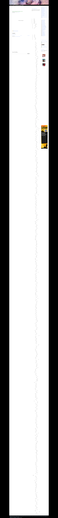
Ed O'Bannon (34, 196)
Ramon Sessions (34, 406)
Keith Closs (34, 300)
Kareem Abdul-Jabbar (35, 298)
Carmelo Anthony (34, 111)
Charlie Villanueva (35, 116)
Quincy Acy (34, 403)
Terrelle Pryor (34, 467)
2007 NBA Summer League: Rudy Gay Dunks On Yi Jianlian (36, 31)
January (34, 39)
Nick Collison (34, 384)
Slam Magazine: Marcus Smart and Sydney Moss (46, 55)
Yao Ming (34, 510)
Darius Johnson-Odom (35, 149)
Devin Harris (34, 178)
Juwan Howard (34, 297)
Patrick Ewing (34, 391)
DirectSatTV (42, 50)
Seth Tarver (34, 448)
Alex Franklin (34, 49)
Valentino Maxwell (35, 497)
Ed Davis (34, 195)
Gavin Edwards (34, 212)
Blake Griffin (34, 88)
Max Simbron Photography (44, 110)
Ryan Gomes (34, 437)
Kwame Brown (34, 317)
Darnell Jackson (34, 151)
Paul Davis (34, 394)
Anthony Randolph (35, 72)
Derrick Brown (34, 168)
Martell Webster (34, 355)
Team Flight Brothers (44, 114)
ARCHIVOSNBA (43, 97)
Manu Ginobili (34, 339)
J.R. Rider (34, 238)
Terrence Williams (35, 470)
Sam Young (34, 440)
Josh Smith (43, 30)
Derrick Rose (34, 171)
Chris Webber (34, 126)
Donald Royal (34, 187)
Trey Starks (34, 489)
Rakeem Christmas (35, 405)
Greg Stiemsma (34, 224)
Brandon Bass (34, 96)
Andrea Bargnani (34, 63)
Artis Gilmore (34, 79)
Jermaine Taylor (34, 266)
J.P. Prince (34, 237)
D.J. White (34, 140)
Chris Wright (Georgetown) (35, 128)
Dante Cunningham (35, 148)
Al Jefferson (34, 47)
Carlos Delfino (34, 110)
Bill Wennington (34, 87)
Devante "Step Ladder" (35, 175)
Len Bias (34, 330)
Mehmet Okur (34, 362)
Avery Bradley (34, 81)
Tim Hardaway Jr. (34, 478)
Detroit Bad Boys (43, 103)
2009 (33, 22)
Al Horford (34, 46)
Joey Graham (34, 277)
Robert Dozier (34, 419)
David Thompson (34, 158)
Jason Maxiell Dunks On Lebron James (44, 14)
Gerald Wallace (34, 215)
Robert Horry (34, 420)
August (34, 27)
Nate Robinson (34, 377)
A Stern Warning (43, 96)
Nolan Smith (34, 387)
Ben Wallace (34, 84)
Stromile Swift (34, 463)
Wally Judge (34, 501)
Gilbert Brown (34, 218)
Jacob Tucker (34, 240)
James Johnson (34, 244)
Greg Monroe (34, 222)
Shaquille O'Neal (44, 29)
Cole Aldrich (34, 132)
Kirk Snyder (34, 311)
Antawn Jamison (34, 68)
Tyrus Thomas (34, 495)
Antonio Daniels (34, 75)
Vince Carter (34, 498)
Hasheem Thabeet (35, 228)
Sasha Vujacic (34, 442)
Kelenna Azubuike (35, 301)
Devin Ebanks (34, 177)
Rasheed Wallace (35, 409)
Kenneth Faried (34, 303)
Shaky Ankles (43, 113)
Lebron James (34, 329)
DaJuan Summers (35, 142)
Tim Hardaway (34, 477)
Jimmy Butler (34, 270)
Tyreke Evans (34, 494)
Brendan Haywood (35, 98)
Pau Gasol (34, 393)
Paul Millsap (34, 396)
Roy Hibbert (34, 432)
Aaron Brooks (34, 43)
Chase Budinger (34, 117)
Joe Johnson (34, 273)
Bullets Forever (43, 102)
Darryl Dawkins (34, 154)
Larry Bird (34, 323)
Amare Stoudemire (35, 58)
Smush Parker (34, 455)
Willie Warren (34, 506)
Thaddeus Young (34, 472)
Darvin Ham (34, 155)
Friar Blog (42, 104)
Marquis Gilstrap (34, 353)
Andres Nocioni (34, 65)
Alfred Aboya (34, 53)
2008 (33, 23)
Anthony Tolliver (34, 73)
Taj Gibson (34, 464)
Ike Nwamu (34, 231)
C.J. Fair (34, 105)
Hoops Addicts (43, 106)
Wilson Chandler (34, 507)
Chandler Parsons (35, 113)
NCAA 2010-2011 (34, 379)
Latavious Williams (35, 327)
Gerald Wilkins (34, 216)
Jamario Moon (34, 241)
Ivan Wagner (34, 235)
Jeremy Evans (34, 263)
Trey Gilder (34, 488)
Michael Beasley (34, 365)
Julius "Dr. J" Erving (44, 27)
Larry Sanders (34, 326)
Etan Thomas (34, 207)
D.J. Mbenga (34, 139)
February (34, 38)
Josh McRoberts (34, 291)
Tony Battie (34, 482)
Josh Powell (34, 292)
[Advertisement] (21, 8)
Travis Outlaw (34, 485)
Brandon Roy (34, 97)
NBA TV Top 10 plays (35, 378)
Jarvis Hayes (34, 250)
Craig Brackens (34, 137)
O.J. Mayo (34, 388)
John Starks (34, 280)
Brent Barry (34, 99)
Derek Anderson (34, 165)
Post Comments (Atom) (17, 36)
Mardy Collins (34, 347)
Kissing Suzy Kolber (43, 108)
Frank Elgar (34, 209)
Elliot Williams (34, 200)
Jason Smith (34, 253)
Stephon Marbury (34, 461)
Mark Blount (34, 350)
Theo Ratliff (34, 473)
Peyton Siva (34, 399)
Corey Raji (34, 134)
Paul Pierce (34, 397)
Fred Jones (34, 210)
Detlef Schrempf (34, 174)
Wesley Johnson (34, 503)
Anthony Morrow (34, 70)
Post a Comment (14, 34)
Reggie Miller (34, 413)
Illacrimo (10, 517)
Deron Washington (35, 167)
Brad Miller (34, 94)
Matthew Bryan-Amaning (35, 359)
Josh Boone (34, 288)
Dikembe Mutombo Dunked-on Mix (17, 11)
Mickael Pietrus (34, 368)
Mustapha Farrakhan (35, 376)
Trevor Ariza (34, 487)
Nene (33, 382)
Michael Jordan (43, 20)
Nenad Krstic (34, 381)
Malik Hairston (34, 338)
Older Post (29, 35)
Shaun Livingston (34, 451)
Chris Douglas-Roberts (35, 119)
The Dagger (43, 115)
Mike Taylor (34, 370)
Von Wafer (34, 500)
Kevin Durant (34, 307)
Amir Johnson (34, 59)
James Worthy (34, 248)
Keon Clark (34, 305)
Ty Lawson (34, 491)
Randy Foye (34, 407)
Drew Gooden (34, 190)
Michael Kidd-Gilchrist (35, 367)
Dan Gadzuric (34, 145)
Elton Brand (34, 201)
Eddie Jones (34, 198)
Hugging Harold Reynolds (44, 107)
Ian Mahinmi (34, 230)
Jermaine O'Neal (34, 265)
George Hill (34, 213)
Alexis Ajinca (34, 52)
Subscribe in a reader (43, 40)
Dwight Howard (34, 192)
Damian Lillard (34, 143)
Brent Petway (34, 100)
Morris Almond (34, 375)
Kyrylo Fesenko (34, 318)
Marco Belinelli (34, 341)
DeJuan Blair (34, 160)
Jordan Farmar (34, 285)
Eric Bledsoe (34, 203)
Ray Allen (34, 410)
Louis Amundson (34, 333)
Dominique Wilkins (35, 186)
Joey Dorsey (34, 276)
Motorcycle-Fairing (43, 121)
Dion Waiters (34, 180)
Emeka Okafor (34, 202)
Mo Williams (34, 372)
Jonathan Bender (34, 283)
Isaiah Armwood (34, 233)
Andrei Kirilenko (34, 64)
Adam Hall (34, 44)
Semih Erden (34, 446)
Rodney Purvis (34, 425)
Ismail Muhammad (35, 234)
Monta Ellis (34, 374)
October (34, 25)
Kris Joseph (34, 315)
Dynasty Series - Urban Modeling (45, 120)
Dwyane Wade (34, 193)
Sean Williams (34, 445)
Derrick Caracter (34, 169)
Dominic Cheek (34, 183)
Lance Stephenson (35, 321)
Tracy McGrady (34, 484)
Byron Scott (34, 104)
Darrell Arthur (34, 152)
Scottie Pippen (34, 443)
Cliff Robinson (34, 130)
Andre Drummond (35, 61)
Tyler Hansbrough (35, 492)
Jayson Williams (34, 257)
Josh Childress (34, 289)
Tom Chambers (34, 481)
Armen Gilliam (34, 78)
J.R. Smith (34, 239)
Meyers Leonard (34, 364)
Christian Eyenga (34, 129)
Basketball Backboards (44, 98)
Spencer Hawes (34, 457)
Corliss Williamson (35, 135)
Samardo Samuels (35, 441)
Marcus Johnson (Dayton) (35, 344)
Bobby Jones (34, 91)
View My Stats (42, 49)
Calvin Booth (34, 107)
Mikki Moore (34, 371)
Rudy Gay (34, 435)
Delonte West (34, 161)
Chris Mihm (34, 123)
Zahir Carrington (34, 512)
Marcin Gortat (34, 340)
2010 (33, 21)
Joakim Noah (34, 271)
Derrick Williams (34, 172)
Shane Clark (34, 449)
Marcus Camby (34, 342)
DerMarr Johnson (34, 166)
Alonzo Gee (34, 55)
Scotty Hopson (34, 444)
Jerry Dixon (34, 268)
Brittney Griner (34, 101)
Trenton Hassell (34, 486)
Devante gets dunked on (35, 32)
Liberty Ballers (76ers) (44, 109)
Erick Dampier (34, 205)
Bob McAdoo (34, 90)
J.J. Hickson (34, 236)
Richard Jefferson (35, 416)
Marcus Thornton (34, 346)
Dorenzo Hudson (34, 189)
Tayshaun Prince (34, 466)
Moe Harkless (34, 373)
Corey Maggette (34, 133)
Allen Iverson (43, 22)
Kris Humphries (34, 314)
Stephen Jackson (34, 460)
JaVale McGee (34, 256)
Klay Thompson (34, 312)
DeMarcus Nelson (35, 163)
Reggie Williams (34, 414)
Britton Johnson (34, 102)
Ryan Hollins (34, 438)
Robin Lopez (34, 422)
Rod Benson (34, 423)
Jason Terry (34, 254)
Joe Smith (34, 274)
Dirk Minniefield (34, 181)
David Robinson (34, 157)
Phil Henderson (34, 400)
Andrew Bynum (34, 66)
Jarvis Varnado (34, 251)
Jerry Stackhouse (34, 269)
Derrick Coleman (34, 170)
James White (34, 247)
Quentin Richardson (35, 402)
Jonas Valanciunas (35, 282)
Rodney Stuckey (34, 426)
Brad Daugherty (34, 93)
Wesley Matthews (34, 504)
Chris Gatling (34, 120)
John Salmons (34, 279)
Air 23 (42, 119)
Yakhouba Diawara (35, 509)
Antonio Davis (34, 76)
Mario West (34, 349)
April (33, 36)
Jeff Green (34, 259)
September (34, 26)
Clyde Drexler (34, 131)
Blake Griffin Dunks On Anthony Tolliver (44, 11)
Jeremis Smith (34, 262)
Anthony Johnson (34, 69)
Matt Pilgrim (34, 358)
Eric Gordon (34, 204)
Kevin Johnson (34, 308)
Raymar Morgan (34, 412)
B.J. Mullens (34, 82)
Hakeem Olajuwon (35, 225)
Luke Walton (34, 336)
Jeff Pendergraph (34, 260)
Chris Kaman (34, 122)
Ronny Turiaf (34, 431)
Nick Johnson (34, 385)
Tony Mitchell (34, 483)
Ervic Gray (34, 206)
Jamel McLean (34, 242)
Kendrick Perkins (34, 302)
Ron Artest (34, 428)
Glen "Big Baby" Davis (35, 219)
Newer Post (13, 35)
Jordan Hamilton (34, 286)
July (33, 28)
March (33, 37)
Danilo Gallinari (34, 146)
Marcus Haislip (34, 343)
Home (21, 35)
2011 (33, 20)
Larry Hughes (34, 324)
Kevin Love (34, 309)
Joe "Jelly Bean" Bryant (35, 272)
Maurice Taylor (34, 361)
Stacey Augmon (34, 458)
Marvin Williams (34, 356)
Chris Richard (34, 125)
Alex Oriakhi (34, 50)
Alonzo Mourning (34, 56)
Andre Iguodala (34, 62)
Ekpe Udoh (34, 199)
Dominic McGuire (34, 184)
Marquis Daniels (34, 352)
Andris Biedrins (34, 67)
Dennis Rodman (34, 164)
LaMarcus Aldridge (35, 320)
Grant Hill (34, 221)
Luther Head (34, 337)
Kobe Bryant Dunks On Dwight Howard (44, 9)
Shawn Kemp (34, 452)
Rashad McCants (34, 408)
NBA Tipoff (43, 112)
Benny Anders (34, 85)
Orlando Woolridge (35, 390)
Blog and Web (20, 517)
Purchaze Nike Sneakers (44, 122)
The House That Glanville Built (44, 116)
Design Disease (15, 517)
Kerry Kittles (34, 306)
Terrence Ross (34, 469)
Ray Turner (34, 411)
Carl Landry (34, 108)
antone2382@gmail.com (34, 8)
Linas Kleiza (34, 332)
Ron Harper (34, 429)
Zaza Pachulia (34, 513)
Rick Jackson (34, 417)
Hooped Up (43, 105)
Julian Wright (34, 295)
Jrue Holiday (34, 294)
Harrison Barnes (34, 227)
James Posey (34, 245)
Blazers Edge (43, 99)
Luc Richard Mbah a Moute (36, 335)
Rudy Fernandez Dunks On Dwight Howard (44, 13)
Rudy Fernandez (34, 434)
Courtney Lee (34, 136)
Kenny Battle (34, 304)
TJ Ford (33, 480)
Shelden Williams (34, 454)
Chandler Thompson (35, 114)
